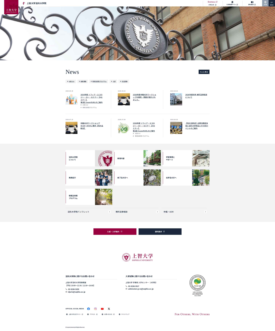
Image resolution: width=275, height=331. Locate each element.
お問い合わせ (108, 314)
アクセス (92, 314)
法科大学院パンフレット (78, 211)
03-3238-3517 (133, 286)
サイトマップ (125, 314)
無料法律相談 (122, 211)
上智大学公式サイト (75, 314)
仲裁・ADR (168, 211)
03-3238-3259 (73, 289)
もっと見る (204, 72)
